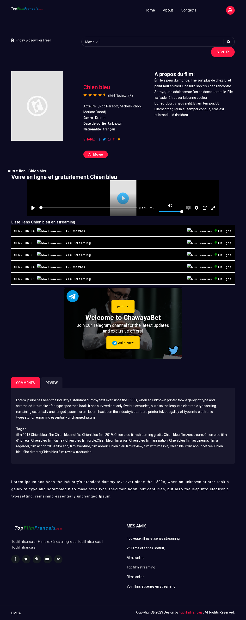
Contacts (188, 10)
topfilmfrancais (191, 612)
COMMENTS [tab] (25, 383)
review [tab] (52, 383)
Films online (135, 558)
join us (123, 306)
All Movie (95, 154)
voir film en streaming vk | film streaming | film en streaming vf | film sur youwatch (41, 27)
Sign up (223, 52)
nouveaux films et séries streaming (153, 538)
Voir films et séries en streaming (151, 586)
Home (150, 10)
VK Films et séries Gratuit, (146, 548)
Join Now (125, 343)
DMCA (16, 613)
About (168, 10)
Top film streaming (141, 567)
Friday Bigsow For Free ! (33, 40)
